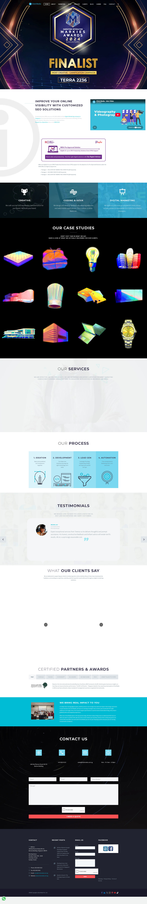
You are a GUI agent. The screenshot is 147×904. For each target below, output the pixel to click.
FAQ (105, 4)
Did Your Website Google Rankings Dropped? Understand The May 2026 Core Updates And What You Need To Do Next (63, 852)
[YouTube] (115, 893)
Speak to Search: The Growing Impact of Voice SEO (63, 877)
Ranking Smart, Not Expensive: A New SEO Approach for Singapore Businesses (63, 866)
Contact (112, 4)
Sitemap (100, 879)
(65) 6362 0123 (38, 867)
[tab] (32, 677)
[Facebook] (102, 893)
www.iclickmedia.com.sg (42, 875)
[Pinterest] (112, 893)
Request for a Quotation (41, 122)
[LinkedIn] (104, 893)
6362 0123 (56, 122)
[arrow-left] (3, 539)
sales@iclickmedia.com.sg (41, 873)
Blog (92, 4)
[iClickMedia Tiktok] (117, 893)
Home (46, 4)
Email (76, 852)
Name (76, 845)
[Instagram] (110, 893)
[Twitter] (107, 893)
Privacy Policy (107, 879)
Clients (84, 4)
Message (77, 858)
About (53, 4)
